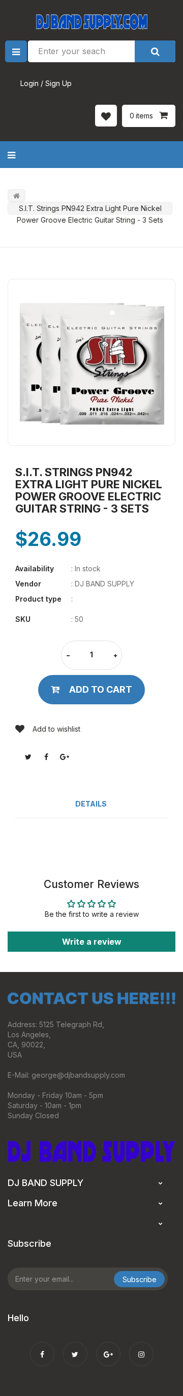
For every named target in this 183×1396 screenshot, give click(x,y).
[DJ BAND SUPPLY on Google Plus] (108, 1347)
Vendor (28, 583)
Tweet (28, 757)
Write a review (91, 942)
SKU (22, 619)
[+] (115, 656)
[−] (68, 656)
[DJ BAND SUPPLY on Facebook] (42, 1347)
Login (29, 83)
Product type (38, 599)
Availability (34, 568)
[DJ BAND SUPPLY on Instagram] (141, 1347)
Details (91, 803)
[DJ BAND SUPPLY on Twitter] (75, 1347)
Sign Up (58, 83)
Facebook (46, 757)
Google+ (64, 757)
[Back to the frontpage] (16, 195)
